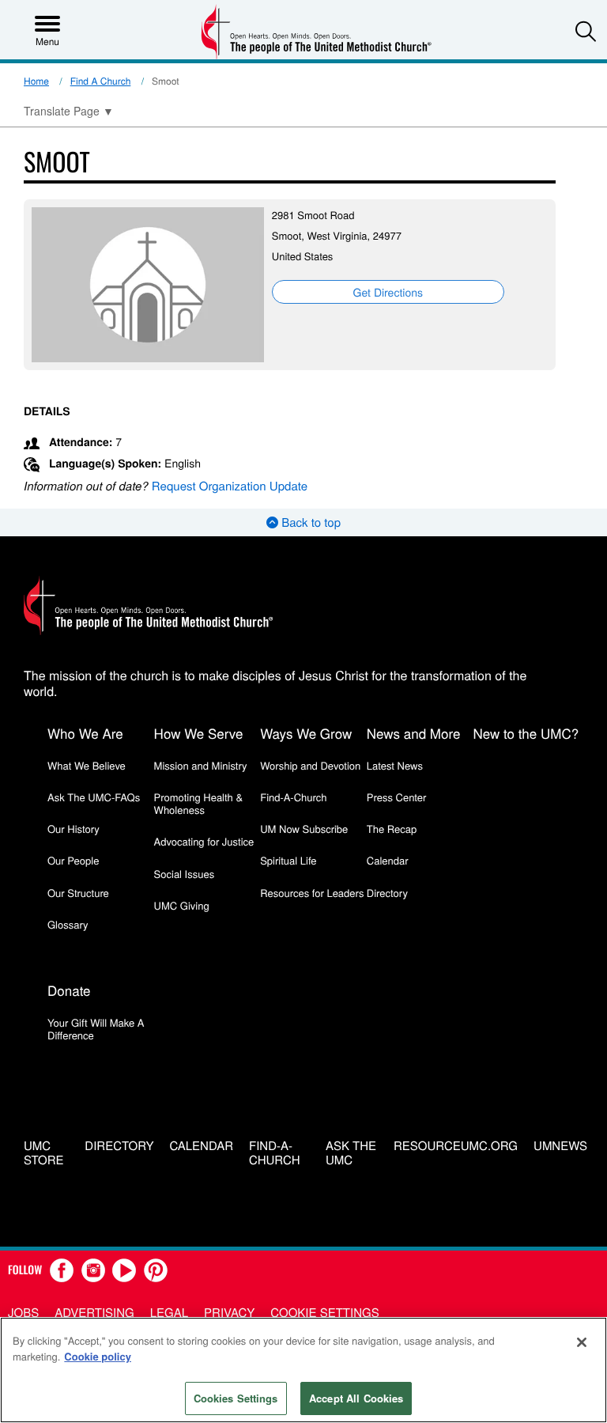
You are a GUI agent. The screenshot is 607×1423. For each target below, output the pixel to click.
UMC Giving (181, 905)
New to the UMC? (526, 733)
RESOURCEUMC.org (456, 1146)
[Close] (581, 1342)
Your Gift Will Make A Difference (96, 1029)
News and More (414, 733)
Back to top (309, 522)
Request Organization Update (229, 486)
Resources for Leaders (312, 892)
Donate (69, 990)
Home (36, 81)
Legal (169, 1312)
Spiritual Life (288, 860)
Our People (73, 860)
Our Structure (78, 892)
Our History (73, 828)
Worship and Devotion (310, 765)
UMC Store (44, 1154)
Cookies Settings (236, 1398)
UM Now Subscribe (304, 828)
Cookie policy (97, 1356)
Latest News (395, 765)
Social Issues (184, 873)
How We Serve (198, 733)
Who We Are (85, 733)
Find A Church (100, 81)
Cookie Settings (324, 1312)
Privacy (229, 1312)
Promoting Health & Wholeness (198, 803)
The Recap (392, 828)
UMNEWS (560, 1146)
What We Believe (86, 765)
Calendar (388, 860)
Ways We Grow (306, 733)
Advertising (94, 1312)
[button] (585, 31)
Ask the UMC (351, 1154)
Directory (387, 892)
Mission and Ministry (200, 765)
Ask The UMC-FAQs (93, 796)
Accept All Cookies (356, 1398)
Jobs (23, 1312)
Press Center (397, 796)
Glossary (68, 924)
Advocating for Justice (204, 841)
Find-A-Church (293, 796)
